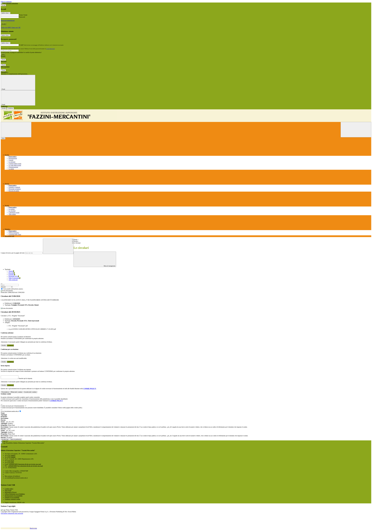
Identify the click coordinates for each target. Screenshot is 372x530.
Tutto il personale (14, 278)
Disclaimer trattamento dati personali (12, 513)
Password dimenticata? (8, 20)
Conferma (10, 108)
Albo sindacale (13, 280)
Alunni (11, 271)
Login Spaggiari (50, 48)
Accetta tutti (30, 392)
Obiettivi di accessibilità (12, 497)
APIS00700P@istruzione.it (25, 464)
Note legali (8, 490)
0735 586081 (11, 457)
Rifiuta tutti (16, 392)
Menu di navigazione (109, 266)
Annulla (4, 108)
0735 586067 (11, 455)
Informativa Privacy (11, 492)
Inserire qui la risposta (25, 378)
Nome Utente (23, 15)
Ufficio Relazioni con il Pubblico (15, 494)
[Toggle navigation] (16, 129)
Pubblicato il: (9, 303)
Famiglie (12, 274)
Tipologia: (8, 305)
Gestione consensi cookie (12, 499)
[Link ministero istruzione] (9, 3)
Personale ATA (14, 276)
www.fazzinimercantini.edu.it (10, 411)
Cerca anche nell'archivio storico (13, 289)
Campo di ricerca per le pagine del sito (12, 253)
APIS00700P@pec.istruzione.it (25, 466)
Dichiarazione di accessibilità (13, 496)
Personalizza (5, 392)
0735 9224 (10, 460)
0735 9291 (10, 462)
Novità (76, 241)
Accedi (3, 5)
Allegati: (7, 322)
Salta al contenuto (6, 1)
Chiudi (3, 59)
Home (75, 239)
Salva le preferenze (15, 439)
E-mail (21, 45)
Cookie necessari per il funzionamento (13, 406)
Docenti (12, 273)
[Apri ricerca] (356, 129)
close (3, 138)
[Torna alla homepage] (186, 115)
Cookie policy (9, 489)
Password (22, 17)
